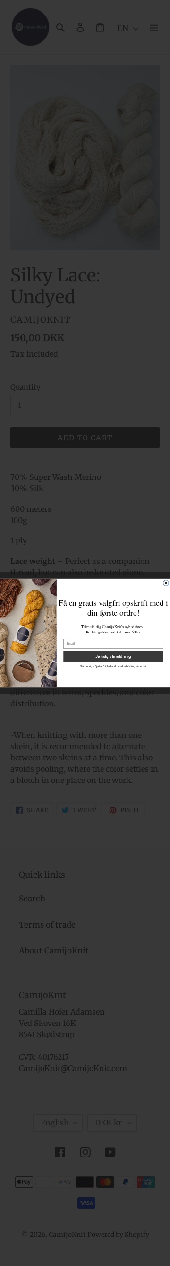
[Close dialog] (166, 583)
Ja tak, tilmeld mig (113, 656)
